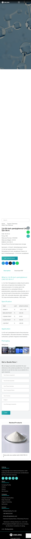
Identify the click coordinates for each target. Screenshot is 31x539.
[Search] (26, 220)
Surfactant (5, 504)
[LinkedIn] (6, 478)
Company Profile (6, 485)
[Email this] (3, 263)
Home (3, 223)
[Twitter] (13, 478)
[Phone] (28, 236)
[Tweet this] (10, 263)
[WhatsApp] (28, 232)
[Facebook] (3, 478)
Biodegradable (9, 529)
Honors (4, 489)
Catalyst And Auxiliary (8, 497)
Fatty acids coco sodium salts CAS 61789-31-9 (15, 455)
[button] (28, 2)
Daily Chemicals (6, 500)
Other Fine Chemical (7, 225)
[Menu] (19, 2)
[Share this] (6, 263)
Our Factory (5, 491)
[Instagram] (16, 478)
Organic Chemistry (12, 223)
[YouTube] (9, 478)
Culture (4, 487)
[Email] (28, 228)
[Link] (5, 2)
